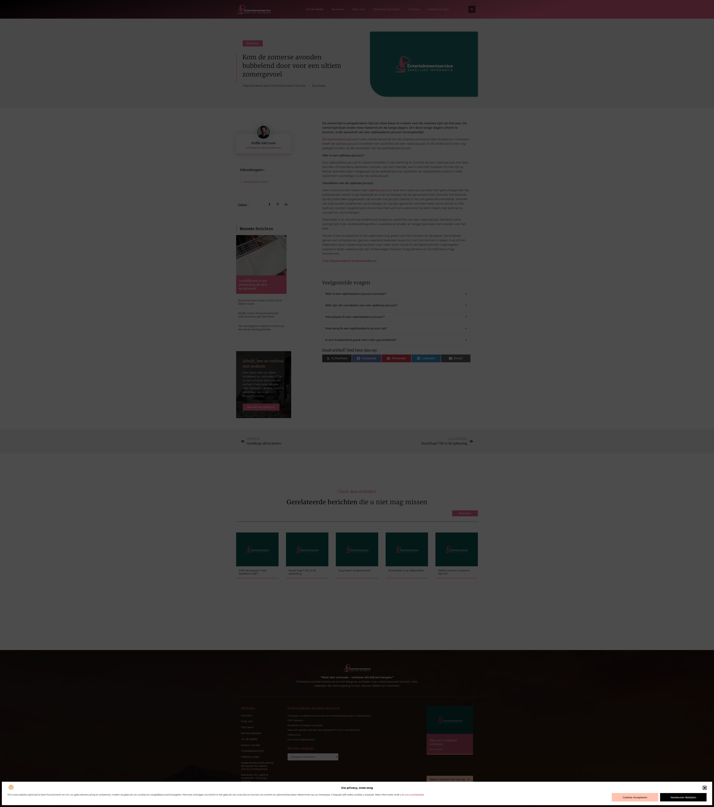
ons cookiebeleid (414, 794)
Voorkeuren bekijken (683, 797)
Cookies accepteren (635, 797)
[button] (705, 788)
